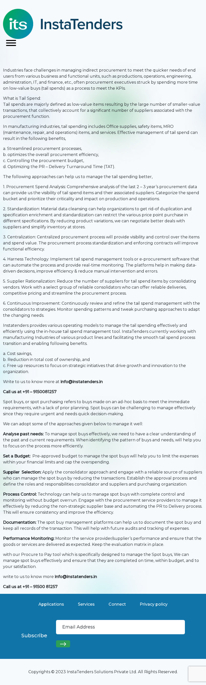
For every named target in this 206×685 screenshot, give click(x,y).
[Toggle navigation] (11, 43)
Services (86, 604)
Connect (117, 604)
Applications (51, 604)
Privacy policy (154, 604)
